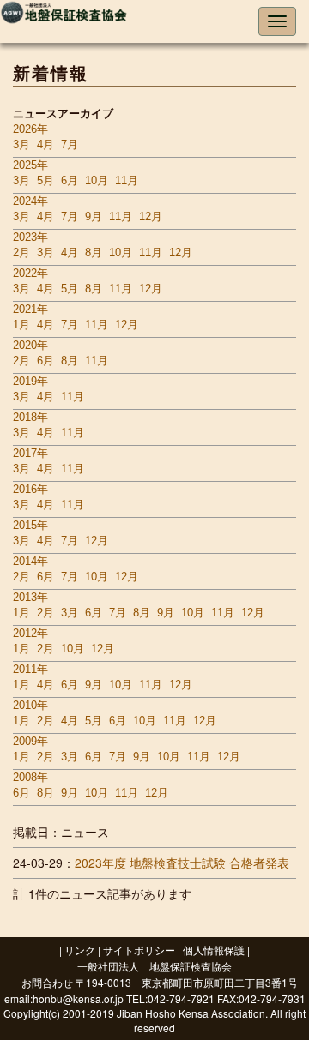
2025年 (30, 165)
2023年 (30, 237)
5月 (45, 180)
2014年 (30, 561)
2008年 (30, 777)
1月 (21, 324)
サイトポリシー (139, 949)
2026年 (30, 129)
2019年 (30, 381)
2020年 (30, 345)
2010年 (30, 705)
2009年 (30, 741)
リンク (79, 949)
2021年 (30, 309)
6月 (69, 180)
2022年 (30, 273)
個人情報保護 (214, 949)
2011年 (30, 669)
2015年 (30, 525)
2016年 (30, 489)
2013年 (30, 597)
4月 (45, 144)
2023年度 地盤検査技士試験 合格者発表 (182, 862)
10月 (96, 180)
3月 (21, 144)
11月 (126, 180)
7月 (69, 144)
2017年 (30, 453)
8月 (93, 252)
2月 (21, 252)
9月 (93, 216)
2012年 (30, 633)
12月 (150, 216)
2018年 (30, 417)
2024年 (30, 201)
